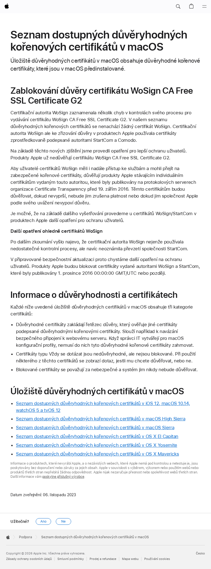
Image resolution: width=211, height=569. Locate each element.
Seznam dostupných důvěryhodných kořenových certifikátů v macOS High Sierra (100, 418)
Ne (63, 521)
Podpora (25, 537)
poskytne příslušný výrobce (63, 477)
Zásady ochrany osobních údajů (29, 559)
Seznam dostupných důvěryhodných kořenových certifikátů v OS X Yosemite (96, 445)
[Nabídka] (204, 6)
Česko (200, 553)
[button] (178, 6)
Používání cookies (157, 559)
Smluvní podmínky (70, 559)
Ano (43, 521)
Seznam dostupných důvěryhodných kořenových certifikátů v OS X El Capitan (97, 436)
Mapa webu (130, 559)
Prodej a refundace (103, 559)
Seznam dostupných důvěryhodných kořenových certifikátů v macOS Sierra (95, 427)
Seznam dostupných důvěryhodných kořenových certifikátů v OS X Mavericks (97, 454)
